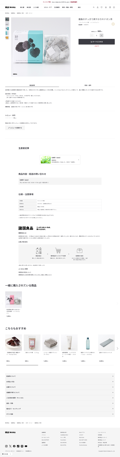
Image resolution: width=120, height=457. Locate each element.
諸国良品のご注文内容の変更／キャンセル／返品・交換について (35, 274)
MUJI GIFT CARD (83, 440)
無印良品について (102, 440)
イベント (44, 435)
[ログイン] (97, 7)
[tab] (7, 19)
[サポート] (114, 7)
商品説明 (32, 85)
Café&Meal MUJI (64, 435)
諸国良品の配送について (25, 272)
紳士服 (29, 7)
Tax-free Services (83, 445)
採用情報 (100, 435)
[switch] (113, 24)
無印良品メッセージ (102, 437)
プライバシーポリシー (10, 451)
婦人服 (22, 7)
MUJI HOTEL (63, 445)
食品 (79, 7)
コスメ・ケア (48, 7)
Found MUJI (63, 440)
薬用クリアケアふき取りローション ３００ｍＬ (88, 353)
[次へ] (118, 303)
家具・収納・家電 (67, 7)
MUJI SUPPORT (45, 440)
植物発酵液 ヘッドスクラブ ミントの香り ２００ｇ (69, 354)
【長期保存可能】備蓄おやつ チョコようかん (13, 353)
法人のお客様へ (82, 442)
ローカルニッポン (46, 437)
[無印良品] (10, 432)
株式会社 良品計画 (102, 442)
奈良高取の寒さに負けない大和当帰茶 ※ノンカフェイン (13, 311)
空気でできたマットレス (105, 352)
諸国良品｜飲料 (20, 13)
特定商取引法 (28, 451)
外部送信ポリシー (20, 451)
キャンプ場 (62, 437)
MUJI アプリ (82, 432)
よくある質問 (45, 445)
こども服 (36, 7)
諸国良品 (13, 13)
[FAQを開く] (110, 7)
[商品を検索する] (94, 7)
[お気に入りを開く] (101, 7)
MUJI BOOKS (63, 442)
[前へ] (1, 303)
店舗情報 (44, 432)
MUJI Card (81, 437)
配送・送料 (88, 85)
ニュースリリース (102, 432)
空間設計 (44, 442)
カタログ (81, 435)
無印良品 (7, 13)
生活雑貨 (57, 7)
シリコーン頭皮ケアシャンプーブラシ (50, 353)
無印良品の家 (63, 432)
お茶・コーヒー (29, 13)
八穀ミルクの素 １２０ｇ (32, 352)
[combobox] (7, 454)
